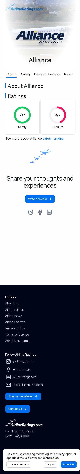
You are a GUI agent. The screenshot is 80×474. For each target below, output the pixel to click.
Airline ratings (14, 309)
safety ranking (53, 138)
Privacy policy (15, 328)
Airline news (13, 316)
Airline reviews (15, 322)
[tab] (11, 74)
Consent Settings (19, 464)
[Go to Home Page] (24, 9)
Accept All (68, 464)
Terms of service (17, 334)
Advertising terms (17, 341)
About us (11, 303)
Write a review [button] (37, 199)
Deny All (50, 464)
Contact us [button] (15, 408)
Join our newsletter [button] (20, 396)
